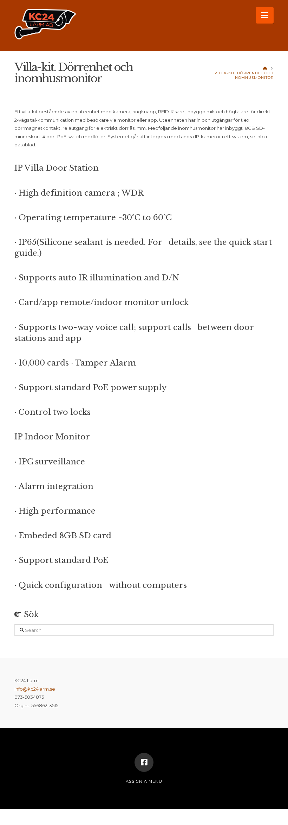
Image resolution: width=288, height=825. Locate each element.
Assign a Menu (144, 781)
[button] (265, 15)
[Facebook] (144, 762)
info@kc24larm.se (34, 689)
